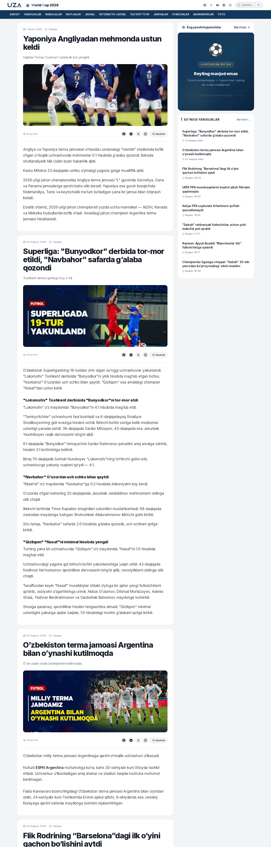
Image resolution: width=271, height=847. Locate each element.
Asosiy (14, 14)
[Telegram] (224, 5)
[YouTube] (217, 5)
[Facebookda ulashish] (124, 134)
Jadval (90, 14)
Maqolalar (53, 14)
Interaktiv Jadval (112, 14)
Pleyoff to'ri (139, 14)
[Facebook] (205, 5)
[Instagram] (230, 5)
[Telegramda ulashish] (131, 134)
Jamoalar (160, 14)
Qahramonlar (203, 14)
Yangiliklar (32, 14)
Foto (221, 14)
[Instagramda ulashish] (145, 134)
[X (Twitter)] (211, 5)
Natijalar (73, 14)
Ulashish (160, 134)
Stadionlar (180, 14)
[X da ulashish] (138, 134)
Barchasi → (244, 119)
